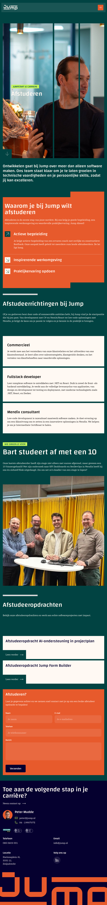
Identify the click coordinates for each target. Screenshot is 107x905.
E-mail (57, 713)
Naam (8, 713)
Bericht (9, 740)
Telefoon (9, 726)
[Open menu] (100, 7)
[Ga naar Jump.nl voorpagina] (10, 7)
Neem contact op (12, 803)
